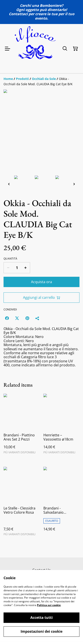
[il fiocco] (35, 48)
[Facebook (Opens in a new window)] (7, 318)
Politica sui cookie (49, 605)
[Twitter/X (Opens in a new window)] (17, 318)
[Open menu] (7, 49)
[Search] (65, 49)
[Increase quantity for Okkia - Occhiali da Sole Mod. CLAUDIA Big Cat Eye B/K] (25, 267)
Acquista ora (41, 281)
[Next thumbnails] (74, 183)
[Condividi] (37, 318)
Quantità (10, 258)
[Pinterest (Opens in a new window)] (27, 318)
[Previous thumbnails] (9, 183)
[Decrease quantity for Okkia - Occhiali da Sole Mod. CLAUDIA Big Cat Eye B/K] (8, 267)
